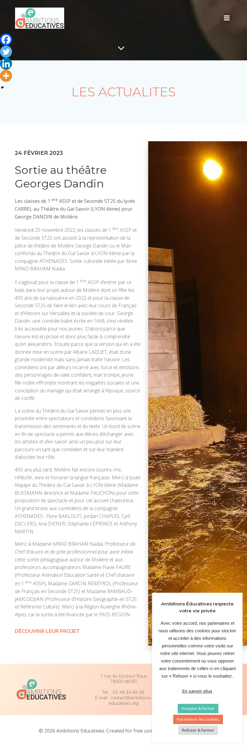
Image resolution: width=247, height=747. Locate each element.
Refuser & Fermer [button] (198, 730)
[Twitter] (6, 52)
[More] (6, 76)
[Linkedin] (6, 64)
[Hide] (2, 87)
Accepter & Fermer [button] (198, 708)
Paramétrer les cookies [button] (198, 719)
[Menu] (227, 18)
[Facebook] (6, 40)
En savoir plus (197, 691)
